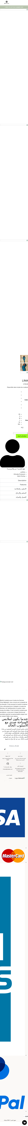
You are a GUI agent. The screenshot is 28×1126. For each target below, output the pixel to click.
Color (26, 400)
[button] (26, 690)
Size (26, 420)
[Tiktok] (4, 749)
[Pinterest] (2, 749)
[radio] (19, 392)
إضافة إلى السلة (22, 436)
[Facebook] (0, 749)
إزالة (22, 427)
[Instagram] (6, 749)
